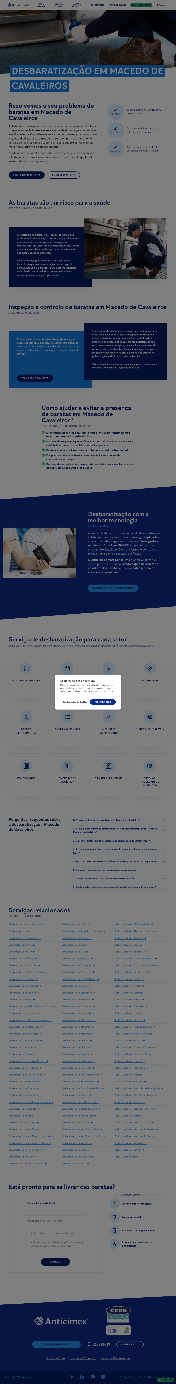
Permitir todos (103, 702)
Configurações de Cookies (74, 702)
